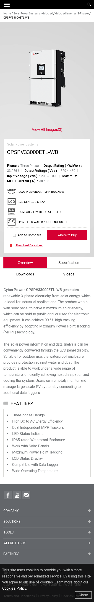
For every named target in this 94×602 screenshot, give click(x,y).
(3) (47, 129)
